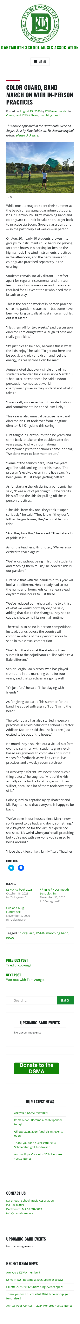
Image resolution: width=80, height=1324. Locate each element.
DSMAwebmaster (56, 111)
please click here (27, 135)
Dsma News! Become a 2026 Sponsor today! (34, 1279)
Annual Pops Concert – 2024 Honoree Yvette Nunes (39, 1305)
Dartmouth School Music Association (40, 47)
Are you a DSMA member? (31, 1113)
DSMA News (30, 115)
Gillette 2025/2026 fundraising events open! (34, 1287)
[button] (40, 23)
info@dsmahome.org (19, 1213)
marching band (50, 115)
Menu (42, 61)
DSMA (40, 933)
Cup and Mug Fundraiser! (15, 910)
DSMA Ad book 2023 (19, 889)
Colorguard (13, 115)
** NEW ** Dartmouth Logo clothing (54, 891)
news (10, 938)
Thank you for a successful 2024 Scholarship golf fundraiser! (35, 1145)
